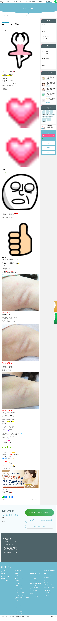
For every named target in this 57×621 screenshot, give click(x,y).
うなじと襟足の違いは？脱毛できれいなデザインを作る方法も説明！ (50, 84)
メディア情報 (44, 29)
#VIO (47, 114)
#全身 (43, 116)
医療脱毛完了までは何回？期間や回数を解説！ (50, 94)
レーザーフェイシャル (20, 595)
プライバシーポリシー (4, 616)
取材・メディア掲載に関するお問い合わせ (17, 616)
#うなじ (53, 114)
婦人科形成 (47, 595)
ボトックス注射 (19, 613)
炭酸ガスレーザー (19, 585)
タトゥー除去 (34, 580)
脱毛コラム (44, 31)
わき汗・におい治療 (45, 58)
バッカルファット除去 (49, 587)
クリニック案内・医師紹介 (30, 1)
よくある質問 (40, 1)
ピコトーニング (19, 590)
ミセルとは (8, 1)
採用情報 (27, 616)
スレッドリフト (48, 582)
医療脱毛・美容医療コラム (7, 15)
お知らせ (43, 26)
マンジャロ (34, 585)
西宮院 (48, 152)
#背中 (46, 116)
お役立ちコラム (49, 1)
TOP (1, 15)
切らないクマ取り (48, 575)
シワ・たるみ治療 (45, 53)
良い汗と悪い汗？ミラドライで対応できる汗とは (50, 89)
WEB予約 (40, 520)
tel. (10, 514)
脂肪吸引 (43, 65)
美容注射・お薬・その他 (46, 56)
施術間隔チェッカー (39, 526)
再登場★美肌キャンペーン (7, 499)
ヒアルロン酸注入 (19, 611)
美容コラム (44, 33)
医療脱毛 (18, 575)
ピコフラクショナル (20, 592)
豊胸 (42, 67)
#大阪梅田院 (50, 116)
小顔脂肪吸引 (47, 585)
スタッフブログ (15, 15)
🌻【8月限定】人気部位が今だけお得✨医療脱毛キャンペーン (50, 100)
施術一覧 (15, 1)
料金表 (21, 1)
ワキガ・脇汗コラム (45, 36)
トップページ (4, 571)
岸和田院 (48, 147)
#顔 (49, 114)
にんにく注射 (34, 590)
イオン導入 (18, 600)
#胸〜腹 (44, 114)
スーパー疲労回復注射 (36, 596)
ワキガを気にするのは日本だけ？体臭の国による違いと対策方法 (50, 78)
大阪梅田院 (16, 27)
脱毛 (42, 49)
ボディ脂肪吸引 (48, 592)
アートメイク (44, 63)
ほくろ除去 (44, 60)
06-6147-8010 (5, 517)
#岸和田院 (44, 121)
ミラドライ (18, 580)
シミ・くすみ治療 (45, 51)
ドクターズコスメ (35, 595)
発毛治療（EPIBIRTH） (36, 575)
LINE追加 (39, 512)
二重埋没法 (47, 577)
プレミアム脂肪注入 (49, 584)
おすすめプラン (44, 24)
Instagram (4, 491)
